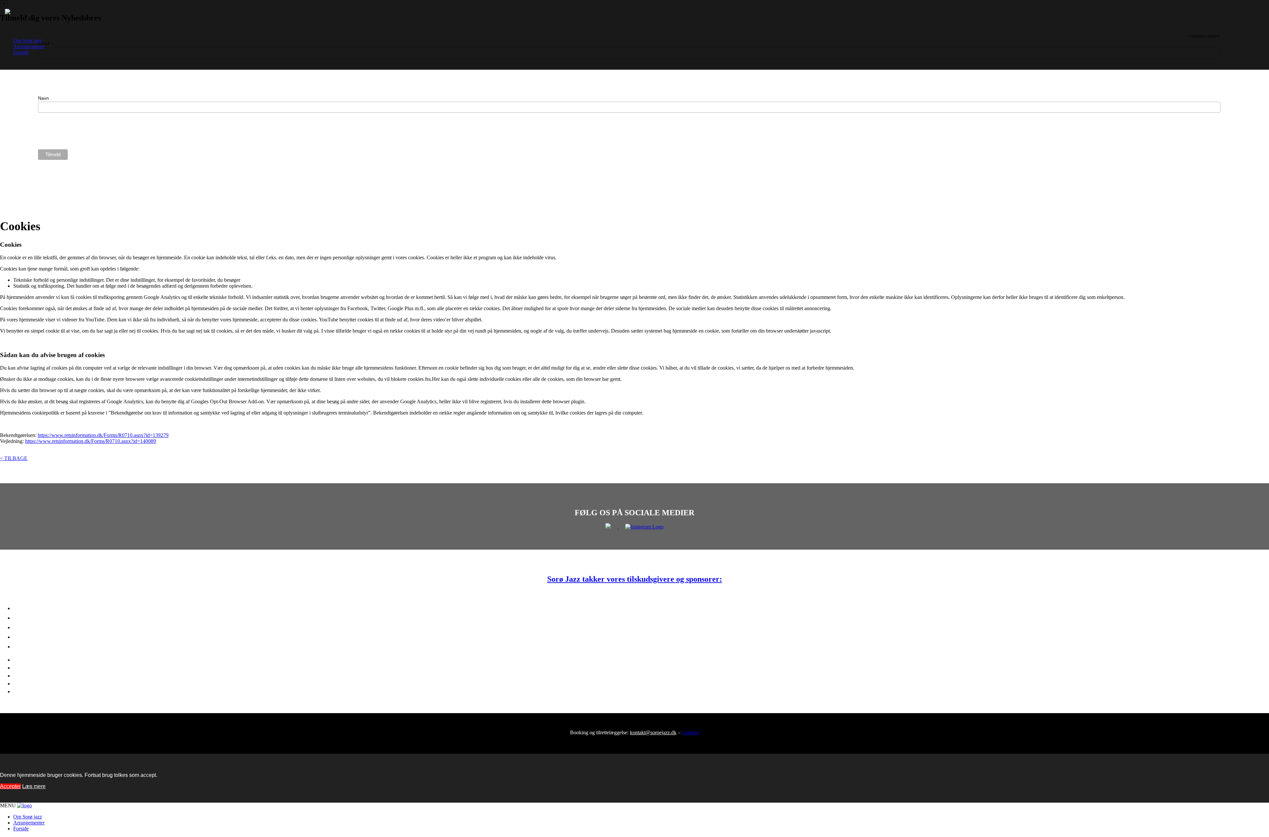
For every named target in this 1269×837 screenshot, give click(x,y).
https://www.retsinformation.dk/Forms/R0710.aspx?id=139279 (103, 435)
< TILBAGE (13, 458)
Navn (43, 98)
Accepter (10, 786)
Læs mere (34, 786)
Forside (21, 52)
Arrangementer (29, 46)
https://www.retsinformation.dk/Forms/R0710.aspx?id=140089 (90, 441)
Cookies (690, 732)
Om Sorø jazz (27, 40)
